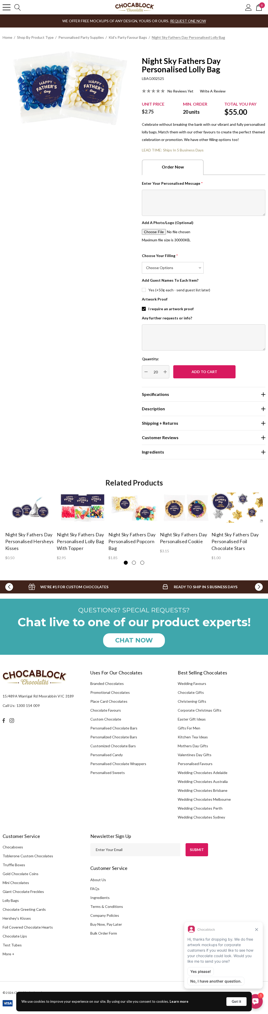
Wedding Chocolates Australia (203, 781)
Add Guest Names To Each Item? (170, 280)
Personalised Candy (106, 755)
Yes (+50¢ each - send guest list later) (179, 290)
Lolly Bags (11, 900)
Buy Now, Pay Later (106, 924)
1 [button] (126, 563)
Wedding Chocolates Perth (200, 808)
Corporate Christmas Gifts (199, 710)
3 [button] (142, 563)
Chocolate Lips (15, 936)
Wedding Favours (192, 683)
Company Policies (104, 915)
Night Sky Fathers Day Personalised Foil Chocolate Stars (235, 541)
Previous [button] (9, 587)
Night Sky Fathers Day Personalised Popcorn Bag (131, 541)
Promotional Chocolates (110, 692)
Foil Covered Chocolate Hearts (28, 927)
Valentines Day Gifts (194, 755)
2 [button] (134, 563)
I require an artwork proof (171, 309)
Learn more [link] (179, 1001)
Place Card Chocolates (108, 701)
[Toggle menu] (6, 7)
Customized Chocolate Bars (113, 746)
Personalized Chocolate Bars (113, 737)
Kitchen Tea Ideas (193, 737)
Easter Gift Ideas (192, 719)
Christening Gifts (192, 701)
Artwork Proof (155, 299)
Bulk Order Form (103, 933)
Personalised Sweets (107, 772)
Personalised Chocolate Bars (113, 728)
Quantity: (150, 359)
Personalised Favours (195, 763)
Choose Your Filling (160, 255)
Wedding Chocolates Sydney (201, 817)
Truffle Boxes (14, 865)
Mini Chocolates (16, 882)
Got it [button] (236, 1001)
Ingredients (100, 897)
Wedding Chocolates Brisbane (202, 790)
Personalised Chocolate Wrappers (118, 763)
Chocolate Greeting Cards (24, 909)
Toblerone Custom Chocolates (28, 856)
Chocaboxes (13, 847)
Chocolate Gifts (191, 692)
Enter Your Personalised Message (172, 183)
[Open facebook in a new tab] (3, 720)
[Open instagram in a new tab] (12, 720)
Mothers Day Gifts (193, 746)
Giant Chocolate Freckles (23, 891)
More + (8, 954)
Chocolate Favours (105, 710)
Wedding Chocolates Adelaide (202, 772)
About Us (98, 879)
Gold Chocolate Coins (20, 873)
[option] (31, 526)
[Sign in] (248, 7)
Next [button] (259, 587)
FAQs (94, 888)
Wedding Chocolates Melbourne (204, 799)
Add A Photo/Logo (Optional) (167, 222)
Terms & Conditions (106, 906)
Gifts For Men (189, 728)
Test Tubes (12, 945)
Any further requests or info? (167, 318)
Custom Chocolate (105, 719)
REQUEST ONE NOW (188, 21)
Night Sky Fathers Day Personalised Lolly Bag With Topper (80, 541)
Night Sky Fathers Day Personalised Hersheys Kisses (29, 541)
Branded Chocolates (107, 683)
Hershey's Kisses (17, 918)
